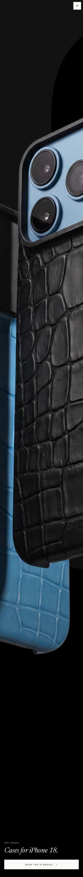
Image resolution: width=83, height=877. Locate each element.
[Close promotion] (77, 6)
